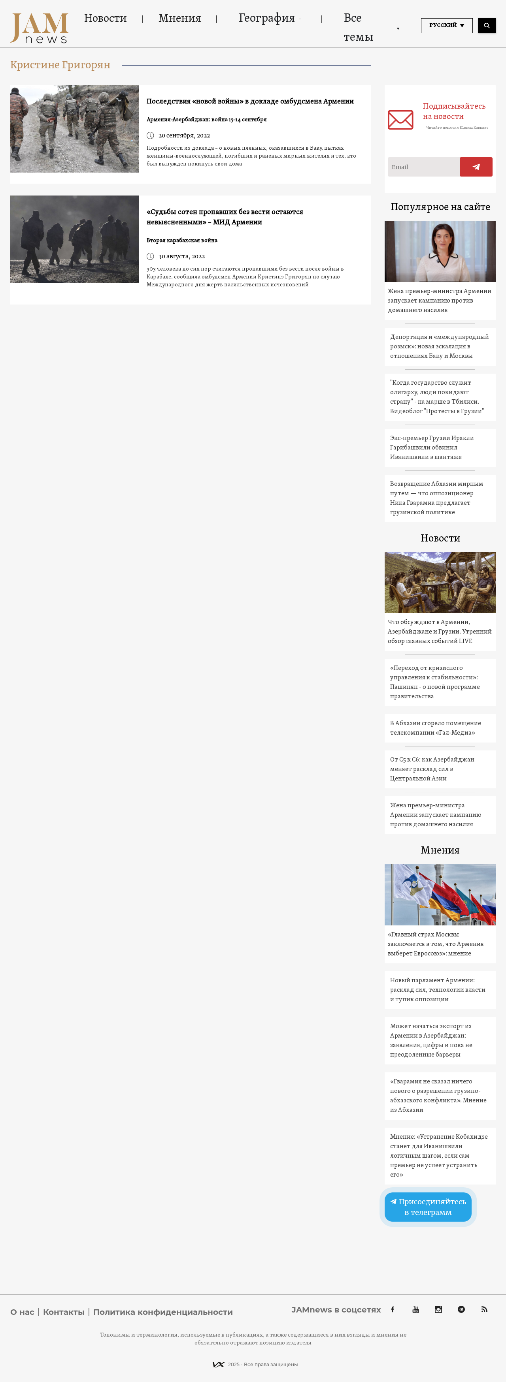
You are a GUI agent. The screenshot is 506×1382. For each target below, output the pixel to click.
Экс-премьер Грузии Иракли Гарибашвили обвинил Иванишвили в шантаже (432, 447)
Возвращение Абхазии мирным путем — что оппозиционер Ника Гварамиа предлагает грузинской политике (436, 498)
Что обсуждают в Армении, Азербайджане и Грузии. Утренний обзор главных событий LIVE (440, 632)
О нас (22, 1312)
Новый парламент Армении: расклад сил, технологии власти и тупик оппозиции (437, 990)
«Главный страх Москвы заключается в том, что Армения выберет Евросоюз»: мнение (436, 944)
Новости (105, 19)
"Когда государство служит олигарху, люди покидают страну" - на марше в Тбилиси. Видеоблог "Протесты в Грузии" (437, 397)
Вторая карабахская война (182, 240)
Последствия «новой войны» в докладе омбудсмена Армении (250, 101)
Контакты (64, 1312)
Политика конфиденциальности (163, 1312)
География (267, 18)
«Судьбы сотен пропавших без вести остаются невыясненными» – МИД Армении (225, 217)
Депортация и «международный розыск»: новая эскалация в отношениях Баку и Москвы (439, 346)
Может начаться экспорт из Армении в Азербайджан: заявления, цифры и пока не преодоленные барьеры (431, 1041)
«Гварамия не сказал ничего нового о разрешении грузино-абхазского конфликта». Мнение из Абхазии (438, 1096)
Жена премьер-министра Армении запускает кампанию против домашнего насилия (439, 301)
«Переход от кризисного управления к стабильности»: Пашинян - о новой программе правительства (435, 682)
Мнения (180, 19)
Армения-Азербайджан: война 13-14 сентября (207, 120)
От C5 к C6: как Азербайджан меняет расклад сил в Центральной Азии (432, 769)
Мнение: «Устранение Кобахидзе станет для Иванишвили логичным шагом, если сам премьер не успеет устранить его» (439, 1156)
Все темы (359, 28)
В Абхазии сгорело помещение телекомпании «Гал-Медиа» (435, 728)
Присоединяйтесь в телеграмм (431, 1207)
